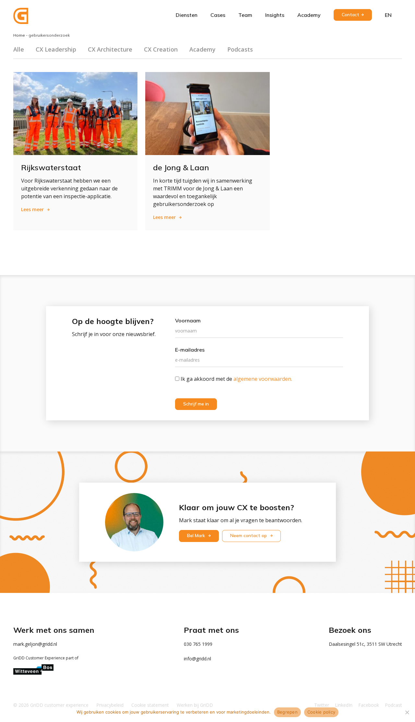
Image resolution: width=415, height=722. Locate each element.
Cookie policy (321, 712)
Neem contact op (249, 535)
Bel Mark (196, 535)
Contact (350, 15)
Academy (309, 15)
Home (19, 35)
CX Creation (161, 49)
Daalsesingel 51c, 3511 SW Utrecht (365, 644)
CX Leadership (56, 49)
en (388, 15)
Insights (274, 15)
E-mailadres (190, 349)
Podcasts (240, 49)
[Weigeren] (407, 712)
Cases (217, 15)
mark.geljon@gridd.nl (35, 644)
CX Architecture (110, 49)
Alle (18, 49)
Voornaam (188, 320)
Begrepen (287, 712)
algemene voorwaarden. (262, 378)
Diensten (186, 15)
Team (245, 15)
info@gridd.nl (197, 659)
